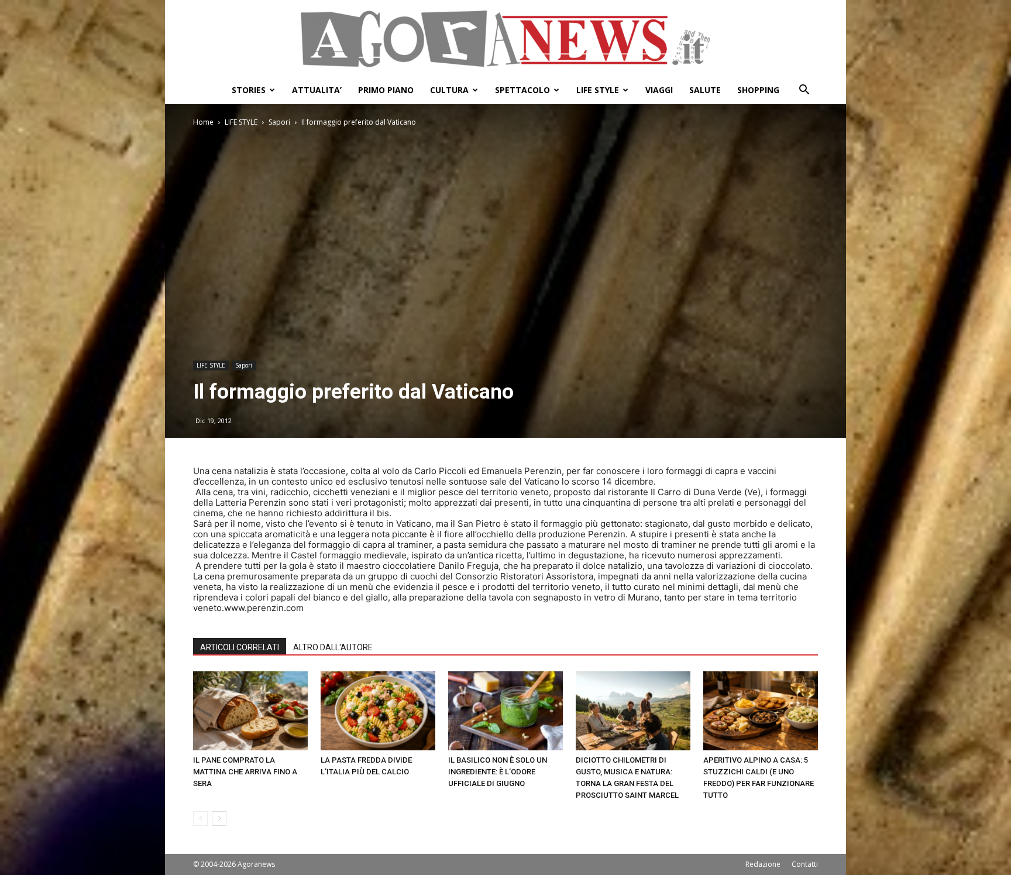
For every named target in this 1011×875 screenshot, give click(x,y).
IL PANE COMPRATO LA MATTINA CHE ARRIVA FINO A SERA (245, 772)
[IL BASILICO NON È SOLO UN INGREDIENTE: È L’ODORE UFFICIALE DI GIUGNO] (505, 710)
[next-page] (219, 818)
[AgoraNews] (505, 39)
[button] (804, 91)
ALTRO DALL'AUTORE (333, 647)
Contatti (805, 864)
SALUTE (705, 89)
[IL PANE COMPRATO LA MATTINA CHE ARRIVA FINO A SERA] (250, 710)
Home (203, 122)
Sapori (279, 122)
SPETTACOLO (522, 89)
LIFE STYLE (597, 89)
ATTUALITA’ (317, 89)
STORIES (249, 89)
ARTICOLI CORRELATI (239, 647)
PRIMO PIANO (386, 89)
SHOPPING (758, 89)
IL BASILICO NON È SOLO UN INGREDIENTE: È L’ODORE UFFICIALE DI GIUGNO (497, 772)
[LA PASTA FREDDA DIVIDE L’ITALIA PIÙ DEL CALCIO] (378, 710)
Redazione (762, 864)
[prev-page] (200, 818)
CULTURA (449, 89)
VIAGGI (659, 89)
